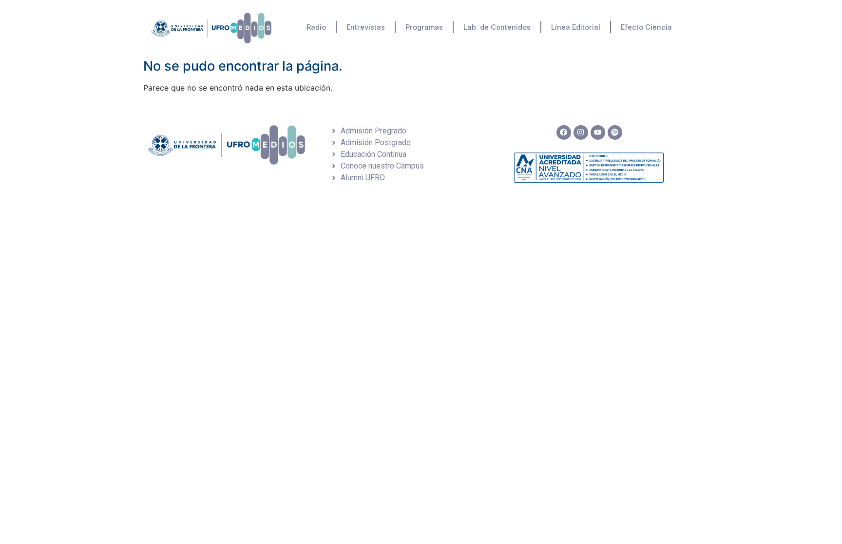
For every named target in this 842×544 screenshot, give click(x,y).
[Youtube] (598, 132)
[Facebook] (563, 132)
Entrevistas (365, 27)
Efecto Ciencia (646, 27)
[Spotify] (615, 132)
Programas (424, 27)
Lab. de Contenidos (497, 27)
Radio (316, 27)
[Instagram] (581, 132)
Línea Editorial (575, 27)
